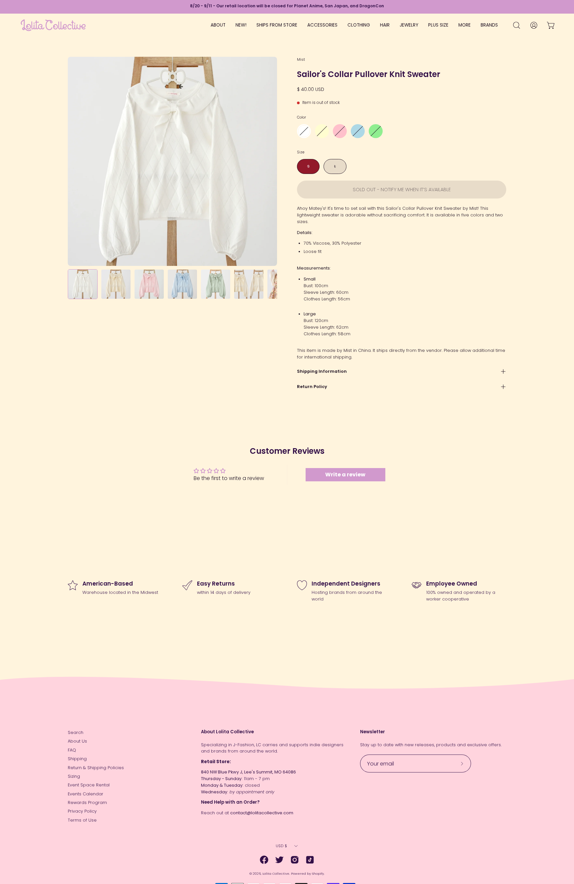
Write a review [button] (345, 474)
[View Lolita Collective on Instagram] (295, 860)
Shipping (77, 759)
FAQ (72, 750)
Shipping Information (322, 371)
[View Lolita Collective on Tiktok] (310, 860)
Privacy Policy (82, 811)
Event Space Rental (89, 785)
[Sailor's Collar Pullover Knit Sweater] (83, 284)
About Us (77, 741)
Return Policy (312, 386)
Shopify (318, 873)
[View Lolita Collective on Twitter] (279, 860)
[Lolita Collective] (53, 25)
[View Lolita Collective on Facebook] (264, 860)
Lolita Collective (275, 873)
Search (75, 732)
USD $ (281, 845)
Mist (301, 59)
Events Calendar (85, 794)
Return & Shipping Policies (96, 767)
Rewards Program (87, 802)
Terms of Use (82, 820)
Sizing (74, 776)
